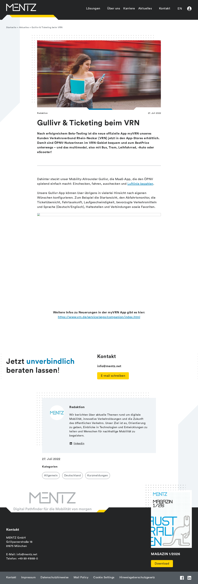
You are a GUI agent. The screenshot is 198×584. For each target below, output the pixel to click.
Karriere (129, 8)
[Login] (189, 8)
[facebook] (181, 577)
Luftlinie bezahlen (140, 183)
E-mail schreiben (113, 375)
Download (162, 563)
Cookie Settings (103, 577)
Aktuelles (145, 8)
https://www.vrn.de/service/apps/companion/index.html (99, 317)
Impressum (28, 577)
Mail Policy (81, 577)
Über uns (113, 8)
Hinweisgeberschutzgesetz (137, 577)
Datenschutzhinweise (55, 577)
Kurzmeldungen (97, 475)
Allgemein (51, 475)
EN (180, 8)
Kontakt (164, 8)
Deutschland (72, 475)
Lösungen (93, 8)
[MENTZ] (21, 7)
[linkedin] (189, 577)
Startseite (11, 27)
